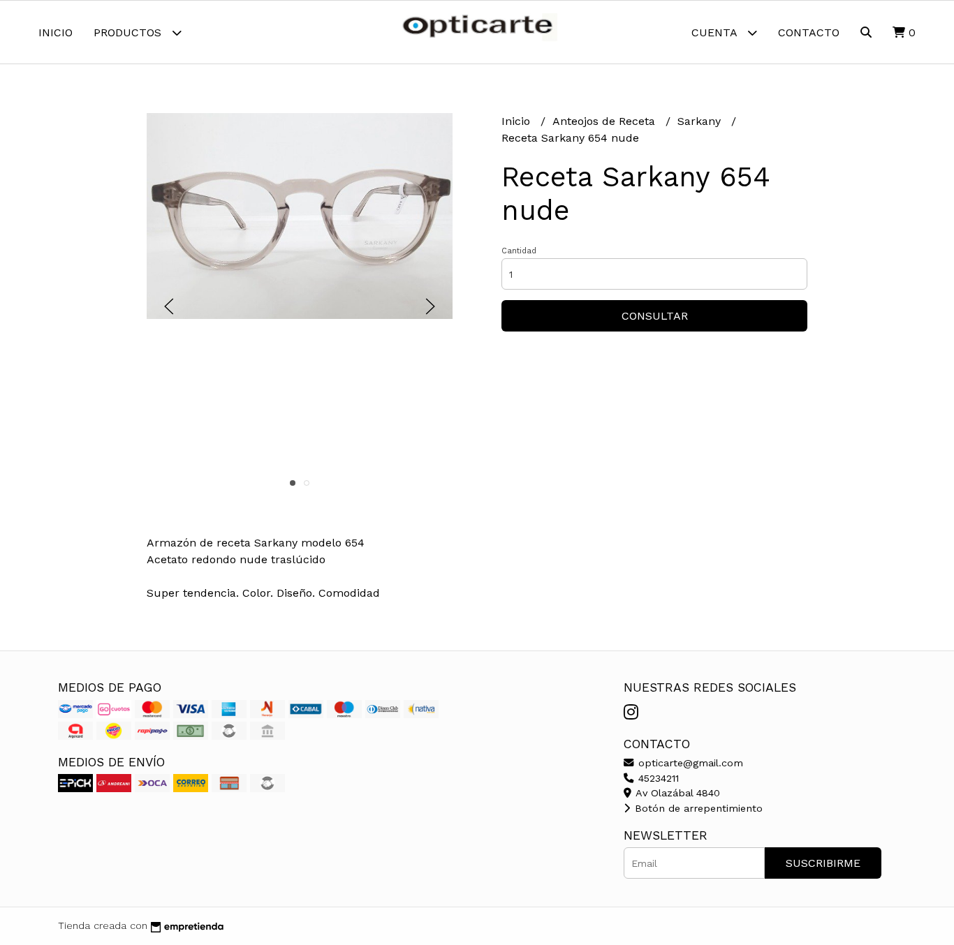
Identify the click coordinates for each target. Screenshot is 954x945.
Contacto (808, 32)
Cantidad (518, 250)
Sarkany (700, 121)
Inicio (55, 32)
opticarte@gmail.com (689, 762)
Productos (129, 32)
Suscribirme (823, 863)
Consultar (655, 315)
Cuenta (715, 32)
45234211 (657, 778)
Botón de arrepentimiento (697, 808)
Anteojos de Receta (605, 121)
